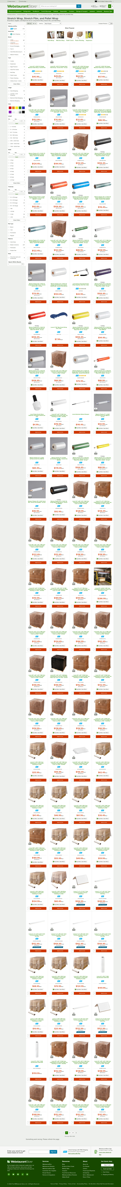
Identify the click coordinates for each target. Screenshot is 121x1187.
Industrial (99, 11)
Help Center (12, 1)
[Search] (22, 264)
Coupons (64, 1170)
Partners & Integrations (49, 1175)
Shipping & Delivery (108, 1174)
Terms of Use (72, 1184)
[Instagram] (8, 1174)
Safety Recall (65, 1177)
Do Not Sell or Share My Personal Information (101, 1184)
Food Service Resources (69, 1172)
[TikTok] (22, 1174)
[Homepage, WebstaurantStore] (22, 6)
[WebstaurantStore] (21, 1161)
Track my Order (107, 1168)
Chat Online (106, 1172)
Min (9, 119)
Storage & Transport (81, 11)
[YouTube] (13, 1174)
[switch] (110, 23)
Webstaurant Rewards (48, 1166)
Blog (63, 1164)
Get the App (23, 1)
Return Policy (86, 1177)
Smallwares (36, 11)
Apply (16, 123)
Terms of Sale (54, 1184)
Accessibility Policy (82, 1184)
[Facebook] (18, 1174)
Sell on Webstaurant (88, 1175)
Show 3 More (16, 84)
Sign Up (53, 1152)
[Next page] (76, 1132)
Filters (9, 23)
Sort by (41, 23)
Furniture (71, 11)
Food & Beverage (46, 11)
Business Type (108, 11)
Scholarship (86, 1172)
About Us (85, 1164)
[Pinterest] (27, 1174)
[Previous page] (63, 1132)
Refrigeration (27, 11)
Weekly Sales (65, 1168)
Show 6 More (16, 183)
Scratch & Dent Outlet (68, 1166)
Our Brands (86, 1166)
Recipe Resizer (47, 1172)
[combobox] (58, 6)
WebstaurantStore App (49, 1168)
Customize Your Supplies (49, 1170)
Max (16, 119)
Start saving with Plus (74, 1153)
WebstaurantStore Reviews (69, 1175)
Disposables (63, 11)
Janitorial (92, 11)
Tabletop (55, 11)
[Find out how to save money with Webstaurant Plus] (33, 71)
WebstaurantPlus (47, 1164)
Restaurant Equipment (15, 11)
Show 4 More (16, 220)
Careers (85, 1168)
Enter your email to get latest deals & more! (16, 1152)
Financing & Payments (89, 1170)
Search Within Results (15, 262)
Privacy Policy (63, 1184)
